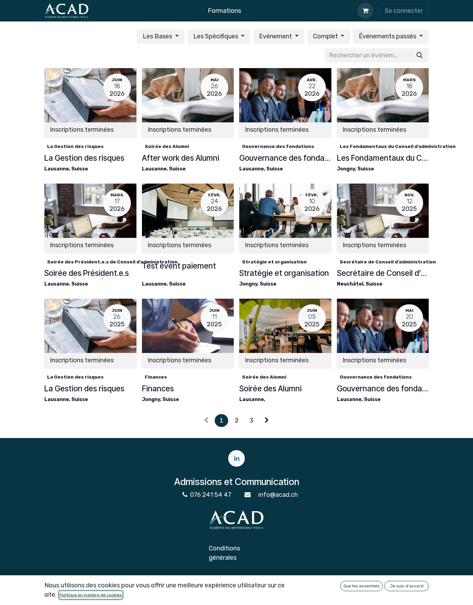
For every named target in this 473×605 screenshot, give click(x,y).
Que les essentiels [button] (361, 586)
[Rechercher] (420, 55)
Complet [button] (326, 36)
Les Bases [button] (158, 36)
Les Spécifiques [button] (216, 36)
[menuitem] (224, 10)
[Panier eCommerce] (365, 11)
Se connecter (404, 11)
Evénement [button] (276, 36)
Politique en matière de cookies (91, 595)
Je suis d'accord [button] (406, 586)
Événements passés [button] (388, 36)
